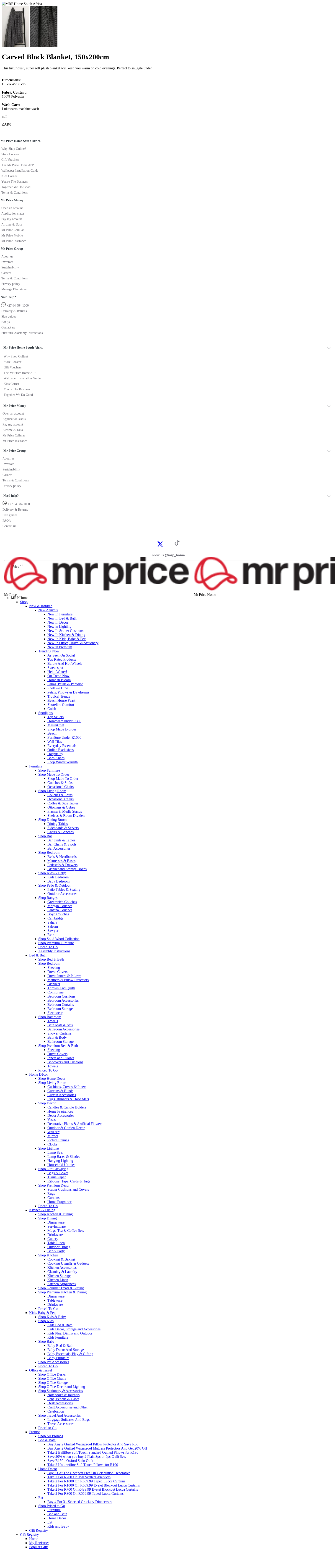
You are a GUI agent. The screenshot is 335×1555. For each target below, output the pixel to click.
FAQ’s (5, 322)
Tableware (54, 1300)
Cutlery (52, 1239)
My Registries (39, 1543)
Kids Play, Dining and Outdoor (69, 1333)
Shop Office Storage (53, 1382)
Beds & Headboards (62, 857)
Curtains (53, 1198)
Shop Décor (47, 1103)
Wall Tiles (54, 741)
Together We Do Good (16, 187)
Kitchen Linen (57, 1280)
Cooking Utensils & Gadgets (68, 1263)
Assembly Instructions (54, 951)
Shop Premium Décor (54, 1185)
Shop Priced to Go (51, 1506)
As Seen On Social (61, 655)
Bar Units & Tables (61, 840)
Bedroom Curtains (60, 1004)
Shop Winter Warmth (62, 762)
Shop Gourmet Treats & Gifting (61, 1288)
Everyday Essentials (61, 746)
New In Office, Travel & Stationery (72, 643)
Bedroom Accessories (63, 1000)
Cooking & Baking (61, 1259)
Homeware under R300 (64, 721)
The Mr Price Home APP (17, 165)
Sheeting (53, 967)
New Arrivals (48, 610)
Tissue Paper (56, 1177)
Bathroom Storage (60, 1041)
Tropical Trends (58, 696)
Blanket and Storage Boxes (67, 869)
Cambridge (55, 918)
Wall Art (53, 1132)
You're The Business (14, 181)
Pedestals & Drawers (62, 865)
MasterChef (55, 725)
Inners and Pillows (60, 1058)
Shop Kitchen (48, 1255)
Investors (7, 262)
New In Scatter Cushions (65, 631)
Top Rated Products (61, 659)
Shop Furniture (49, 770)
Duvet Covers (57, 972)
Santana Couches (59, 910)
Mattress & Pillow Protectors (68, 980)
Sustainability (10, 267)
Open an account (12, 208)
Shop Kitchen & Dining (55, 1214)
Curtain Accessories (61, 1095)
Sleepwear (54, 1013)
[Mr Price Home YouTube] (170, 544)
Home (33, 1539)
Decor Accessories (60, 1115)
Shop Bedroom (49, 852)
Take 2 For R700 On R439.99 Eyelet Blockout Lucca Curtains (92, 1489)
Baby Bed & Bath (60, 1345)
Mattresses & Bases (61, 861)
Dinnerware (55, 1222)
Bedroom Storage (60, 1009)
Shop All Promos (50, 1436)
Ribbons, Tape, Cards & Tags (68, 1181)
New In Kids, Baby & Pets (66, 639)
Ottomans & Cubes (61, 807)
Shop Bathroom (49, 1017)
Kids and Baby (58, 1526)
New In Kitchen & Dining (66, 635)
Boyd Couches (58, 914)
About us (7, 256)
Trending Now (48, 651)
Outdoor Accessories (62, 894)
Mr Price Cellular (12, 230)
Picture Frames (58, 1140)
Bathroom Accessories (63, 1029)
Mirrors (52, 1136)
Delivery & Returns (14, 311)
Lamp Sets (55, 1152)
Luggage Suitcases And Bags (68, 1419)
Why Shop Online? (13, 148)
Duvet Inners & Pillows (64, 976)
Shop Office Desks (52, 1374)
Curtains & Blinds (60, 1091)
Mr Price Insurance (13, 241)
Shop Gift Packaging (53, 1169)
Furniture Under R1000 (64, 737)
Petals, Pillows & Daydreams (68, 692)
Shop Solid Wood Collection (59, 939)
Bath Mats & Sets (60, 1025)
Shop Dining (47, 1218)
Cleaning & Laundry (62, 1272)
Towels (52, 1021)
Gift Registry (38, 1530)
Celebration (55, 1411)
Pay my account (11, 219)
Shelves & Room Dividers (66, 815)
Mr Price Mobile (12, 235)
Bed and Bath (57, 1514)
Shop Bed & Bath (51, 959)
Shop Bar (45, 836)
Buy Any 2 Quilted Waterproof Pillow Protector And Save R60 (92, 1444)
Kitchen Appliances (61, 1284)
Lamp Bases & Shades (63, 1156)
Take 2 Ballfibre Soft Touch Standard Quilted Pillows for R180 (92, 1452)
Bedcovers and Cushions (65, 1062)
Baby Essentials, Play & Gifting (70, 1354)
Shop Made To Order (53, 774)
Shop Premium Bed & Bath (58, 1046)
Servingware (56, 1226)
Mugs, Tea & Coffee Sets (65, 1230)
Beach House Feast (61, 700)
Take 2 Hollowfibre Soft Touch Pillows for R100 (82, 1465)
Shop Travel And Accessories (59, 1415)
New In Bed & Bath (62, 618)
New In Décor (57, 622)
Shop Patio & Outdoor (54, 885)
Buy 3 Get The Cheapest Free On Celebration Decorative (88, 1473)
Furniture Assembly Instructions (22, 333)
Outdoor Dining (58, 1247)
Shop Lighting (48, 1148)
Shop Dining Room (52, 820)
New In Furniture (59, 614)
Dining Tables (57, 824)
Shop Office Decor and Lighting (61, 1387)
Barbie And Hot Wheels (64, 663)
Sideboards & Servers (63, 828)
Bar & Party (56, 1251)
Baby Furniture (58, 1358)
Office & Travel (40, 1370)
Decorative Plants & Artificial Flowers (74, 1124)
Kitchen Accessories (62, 1267)
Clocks (52, 1144)
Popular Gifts (38, 1547)
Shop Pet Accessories (53, 1362)
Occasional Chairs (60, 787)
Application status (12, 213)
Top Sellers (55, 717)
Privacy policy (10, 284)
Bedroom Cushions (61, 996)
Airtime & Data (11, 224)
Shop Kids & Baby (52, 873)
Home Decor (47, 1469)
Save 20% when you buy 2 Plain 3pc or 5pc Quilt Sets (86, 1456)
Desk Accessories (60, 1403)
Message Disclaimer (14, 289)
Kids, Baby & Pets (42, 1313)
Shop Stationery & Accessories (60, 1391)
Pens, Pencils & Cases (63, 1399)
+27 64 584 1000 (17, 305)
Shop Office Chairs (52, 1378)
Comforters (55, 992)
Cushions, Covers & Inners (66, 1087)
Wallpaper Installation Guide (19, 170)
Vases (51, 1120)
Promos (34, 1432)
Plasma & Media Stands (64, 811)
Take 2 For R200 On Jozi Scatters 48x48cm (79, 1477)
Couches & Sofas (59, 783)
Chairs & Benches (60, 832)
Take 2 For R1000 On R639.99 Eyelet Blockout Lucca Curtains (93, 1485)
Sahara (52, 922)
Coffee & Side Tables (62, 803)
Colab (51, 709)
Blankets (53, 984)
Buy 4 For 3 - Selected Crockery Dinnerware (79, 1502)
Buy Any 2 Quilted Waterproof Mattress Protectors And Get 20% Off (97, 1448)
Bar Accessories (58, 848)
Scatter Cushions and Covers (68, 1189)
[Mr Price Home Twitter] (160, 545)
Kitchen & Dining (42, 1210)
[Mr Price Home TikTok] (177, 544)
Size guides (8, 316)
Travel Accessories (60, 1424)
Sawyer (52, 930)
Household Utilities (61, 1165)
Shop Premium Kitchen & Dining (62, 1292)
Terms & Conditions (14, 192)
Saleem (52, 926)
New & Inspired (40, 606)
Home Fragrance (59, 1202)
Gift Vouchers (10, 159)
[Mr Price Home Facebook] (155, 544)
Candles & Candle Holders (66, 1107)
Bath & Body (57, 1037)
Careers (6, 273)
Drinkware (55, 1235)
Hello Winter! (57, 672)
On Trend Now (58, 676)
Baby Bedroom (58, 881)
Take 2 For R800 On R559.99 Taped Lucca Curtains (85, 1493)
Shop (24, 602)
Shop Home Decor (51, 1078)
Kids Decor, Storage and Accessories (73, 1329)
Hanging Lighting (60, 1161)
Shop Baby (46, 1341)
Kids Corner (9, 176)
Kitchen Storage (59, 1276)
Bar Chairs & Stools (61, 844)
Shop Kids (46, 1321)
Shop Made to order (61, 729)
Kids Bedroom (58, 877)
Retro (51, 935)
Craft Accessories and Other (67, 1407)
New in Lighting (59, 626)
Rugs (51, 1193)
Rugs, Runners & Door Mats (68, 1099)
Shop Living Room (52, 791)
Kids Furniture (57, 1337)
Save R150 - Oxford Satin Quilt (70, 1461)
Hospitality (55, 754)
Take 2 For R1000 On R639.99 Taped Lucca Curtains (86, 1481)
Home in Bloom (59, 680)
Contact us (8, 327)
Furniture (35, 766)
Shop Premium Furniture (56, 943)
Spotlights (45, 713)
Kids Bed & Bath (59, 1325)
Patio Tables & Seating (63, 889)
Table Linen (56, 1243)
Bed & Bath (37, 955)
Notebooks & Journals (63, 1395)
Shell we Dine (57, 688)
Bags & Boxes (57, 1173)
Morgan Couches (59, 906)
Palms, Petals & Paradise (65, 684)
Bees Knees (55, 758)
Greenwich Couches (62, 902)
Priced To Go (48, 947)
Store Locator (10, 154)
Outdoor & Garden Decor (66, 1128)
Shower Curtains (59, 1033)
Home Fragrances (60, 1111)
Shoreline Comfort (60, 705)
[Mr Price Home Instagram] (165, 544)
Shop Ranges (47, 898)
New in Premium (59, 647)
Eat (40, 1498)
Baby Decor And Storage (65, 1350)
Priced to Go (47, 1428)
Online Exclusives (60, 750)
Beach (52, 733)
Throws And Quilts (61, 988)
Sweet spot (55, 668)
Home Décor (38, 1074)
